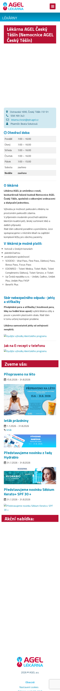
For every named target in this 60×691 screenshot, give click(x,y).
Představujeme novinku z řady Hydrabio (28, 455)
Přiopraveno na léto (19, 374)
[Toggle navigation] (53, 6)
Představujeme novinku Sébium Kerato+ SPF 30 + (29, 492)
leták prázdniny (16, 420)
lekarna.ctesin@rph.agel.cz (24, 120)
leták (9, 430)
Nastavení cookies (28, 687)
